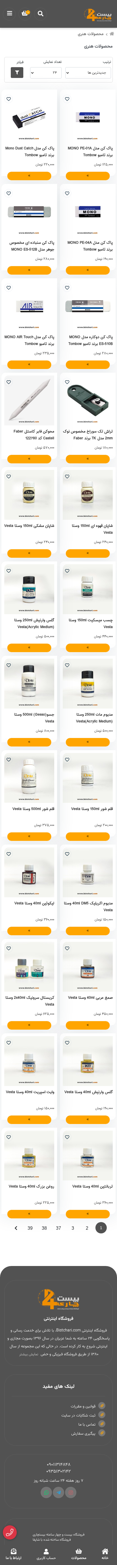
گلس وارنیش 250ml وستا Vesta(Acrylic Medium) (34, 623)
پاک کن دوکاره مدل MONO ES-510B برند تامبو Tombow (90, 340)
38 (44, 1228)
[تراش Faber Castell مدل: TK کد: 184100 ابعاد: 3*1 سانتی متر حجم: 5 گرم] (88, 400)
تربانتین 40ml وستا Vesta (92, 1187)
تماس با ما (86, 1425)
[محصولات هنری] (58, 1299)
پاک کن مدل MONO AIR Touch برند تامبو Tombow (29, 340)
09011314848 (58, 1464)
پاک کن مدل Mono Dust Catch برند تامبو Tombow (29, 151)
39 (30, 1228)
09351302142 (58, 1471)
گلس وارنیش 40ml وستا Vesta (88, 1092)
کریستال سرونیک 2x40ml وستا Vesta (29, 1001)
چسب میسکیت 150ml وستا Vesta (91, 623)
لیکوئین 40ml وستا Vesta (34, 903)
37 (58, 1228)
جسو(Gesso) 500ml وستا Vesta (34, 718)
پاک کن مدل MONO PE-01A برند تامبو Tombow (90, 151)
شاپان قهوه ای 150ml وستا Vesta (92, 529)
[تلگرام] (58, 1492)
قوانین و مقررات (83, 1406)
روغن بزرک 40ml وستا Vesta (31, 1187)
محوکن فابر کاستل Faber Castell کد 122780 (34, 435)
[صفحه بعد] (16, 1227)
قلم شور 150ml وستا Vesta (92, 809)
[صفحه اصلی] (112, 34)
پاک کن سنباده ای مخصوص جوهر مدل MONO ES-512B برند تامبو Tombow (31, 246)
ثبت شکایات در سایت (78, 1416)
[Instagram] (70, 1492)
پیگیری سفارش (83, 1434)
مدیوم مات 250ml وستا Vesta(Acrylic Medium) (94, 718)
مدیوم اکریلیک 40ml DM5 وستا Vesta (88, 906)
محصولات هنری (91, 34)
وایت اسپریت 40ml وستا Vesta (30, 1092)
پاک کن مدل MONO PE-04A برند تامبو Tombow (90, 246)
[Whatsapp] (46, 1492)
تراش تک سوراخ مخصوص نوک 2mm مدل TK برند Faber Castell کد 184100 (88, 435)
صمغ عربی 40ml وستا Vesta (90, 998)
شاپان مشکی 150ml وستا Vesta (29, 526)
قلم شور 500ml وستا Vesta (33, 809)
